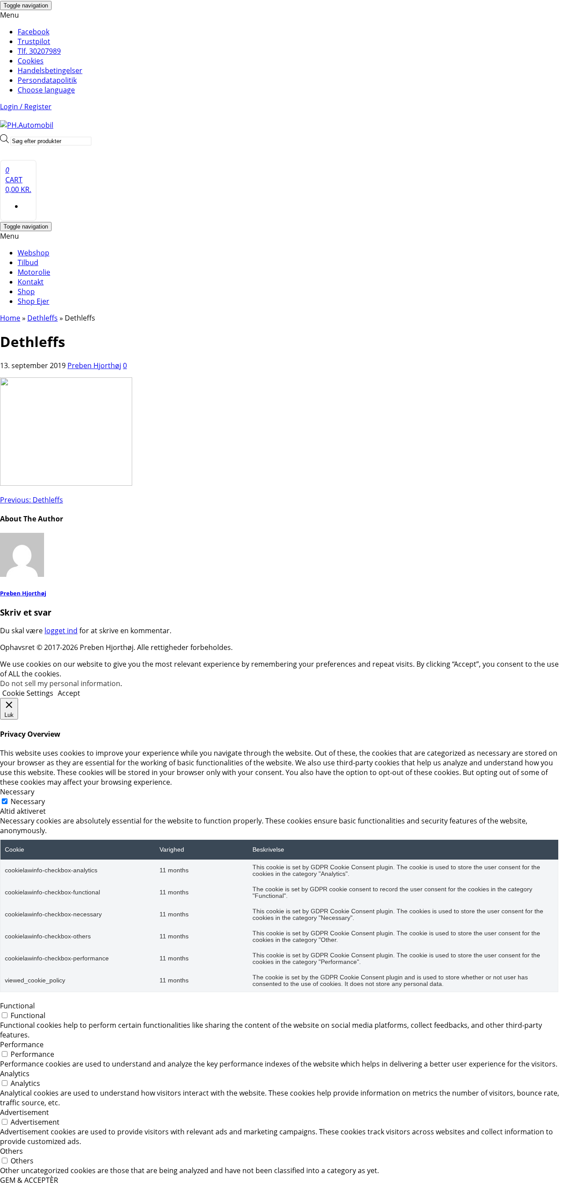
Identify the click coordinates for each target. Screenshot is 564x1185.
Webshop (33, 253)
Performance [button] (22, 1044)
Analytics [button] (15, 1073)
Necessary (28, 801)
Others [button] (11, 1151)
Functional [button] (17, 1006)
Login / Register (26, 106)
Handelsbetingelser (50, 70)
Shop (26, 291)
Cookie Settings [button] (27, 693)
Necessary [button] (17, 792)
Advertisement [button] (24, 1112)
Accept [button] (69, 693)
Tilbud (28, 262)
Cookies (31, 61)
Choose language (46, 90)
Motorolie (34, 272)
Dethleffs (31, 500)
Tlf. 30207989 (39, 51)
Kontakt (31, 282)
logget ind (61, 630)
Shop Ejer (33, 301)
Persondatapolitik (47, 80)
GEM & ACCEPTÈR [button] (29, 1180)
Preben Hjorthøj (94, 365)
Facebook (33, 32)
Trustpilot (34, 41)
